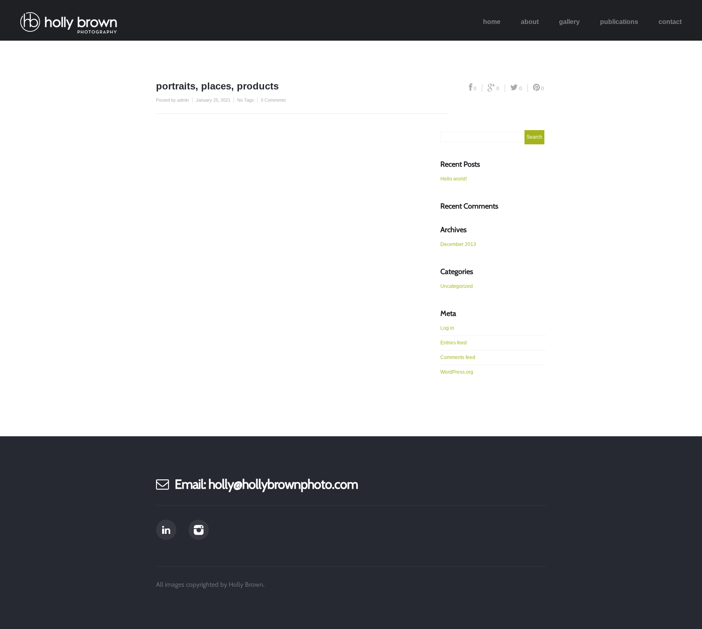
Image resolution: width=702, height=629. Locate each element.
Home (491, 21)
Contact (670, 21)
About (530, 21)
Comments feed (457, 357)
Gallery (569, 21)
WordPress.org (456, 372)
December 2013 (458, 244)
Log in (447, 328)
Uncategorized (456, 286)
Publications (619, 21)
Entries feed (453, 343)
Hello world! (453, 179)
